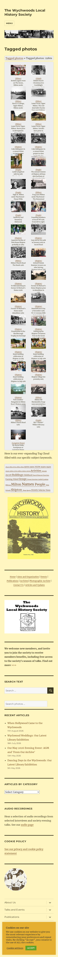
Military (8, 485)
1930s (43, 467)
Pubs (47, 485)
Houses (29, 479)
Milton (18, 78)
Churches (46, 475)
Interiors (35, 479)
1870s (15, 467)
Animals (44, 471)
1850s (7, 467)
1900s (27, 467)
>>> (13, 665)
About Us (10, 902)
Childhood (28, 475)
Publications (12, 581)
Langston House (18, 443)
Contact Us (18, 585)
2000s (28, 471)
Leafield (40, 479)
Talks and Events (14, 909)
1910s (32, 467)
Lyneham (45, 479)
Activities (36, 470)
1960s (12, 471)
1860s (11, 467)
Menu (9, 23)
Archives (24, 581)
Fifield (38, 78)
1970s (16, 471)
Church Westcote (38, 475)
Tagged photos (14, 58)
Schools (8, 490)
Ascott (9, 475)
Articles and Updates (35, 585)
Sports (29, 490)
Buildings (18, 474)
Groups (23, 479)
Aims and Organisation (28, 577)
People (18, 170)
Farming (9, 479)
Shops (25, 490)
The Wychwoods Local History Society (24, 12)
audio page (27, 824)
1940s (48, 467)
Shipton (18, 147)
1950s (8, 471)
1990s (24, 471)
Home (13, 577)
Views (48, 490)
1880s (18, 467)
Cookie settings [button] (15, 948)
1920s (38, 466)
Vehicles (42, 490)
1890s (22, 467)
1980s (20, 471)
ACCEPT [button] (31, 948)
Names (28, 484)
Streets (34, 490)
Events (44, 577)
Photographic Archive (40, 581)
